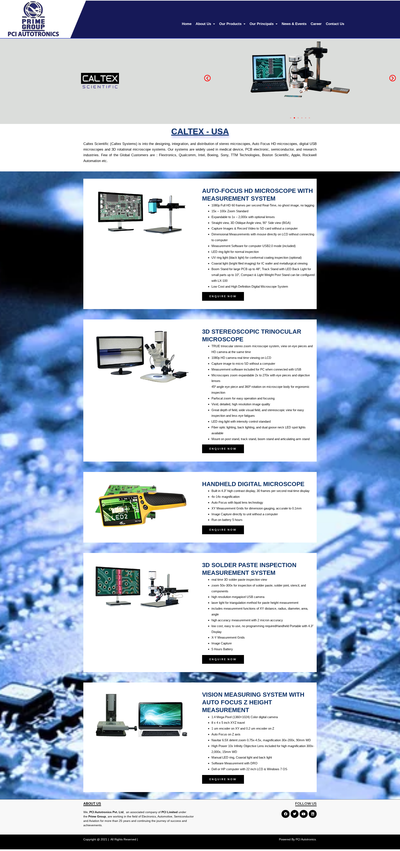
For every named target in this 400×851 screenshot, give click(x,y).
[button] (207, 78)
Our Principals (262, 24)
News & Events (294, 24)
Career (316, 24)
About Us (203, 24)
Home (186, 24)
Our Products (230, 24)
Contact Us (335, 24)
